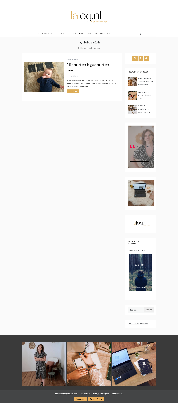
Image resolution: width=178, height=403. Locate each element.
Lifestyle (70, 34)
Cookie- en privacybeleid (138, 324)
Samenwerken (101, 34)
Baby (69, 59)
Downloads (84, 34)
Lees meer (73, 91)
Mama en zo (56, 34)
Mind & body (41, 34)
